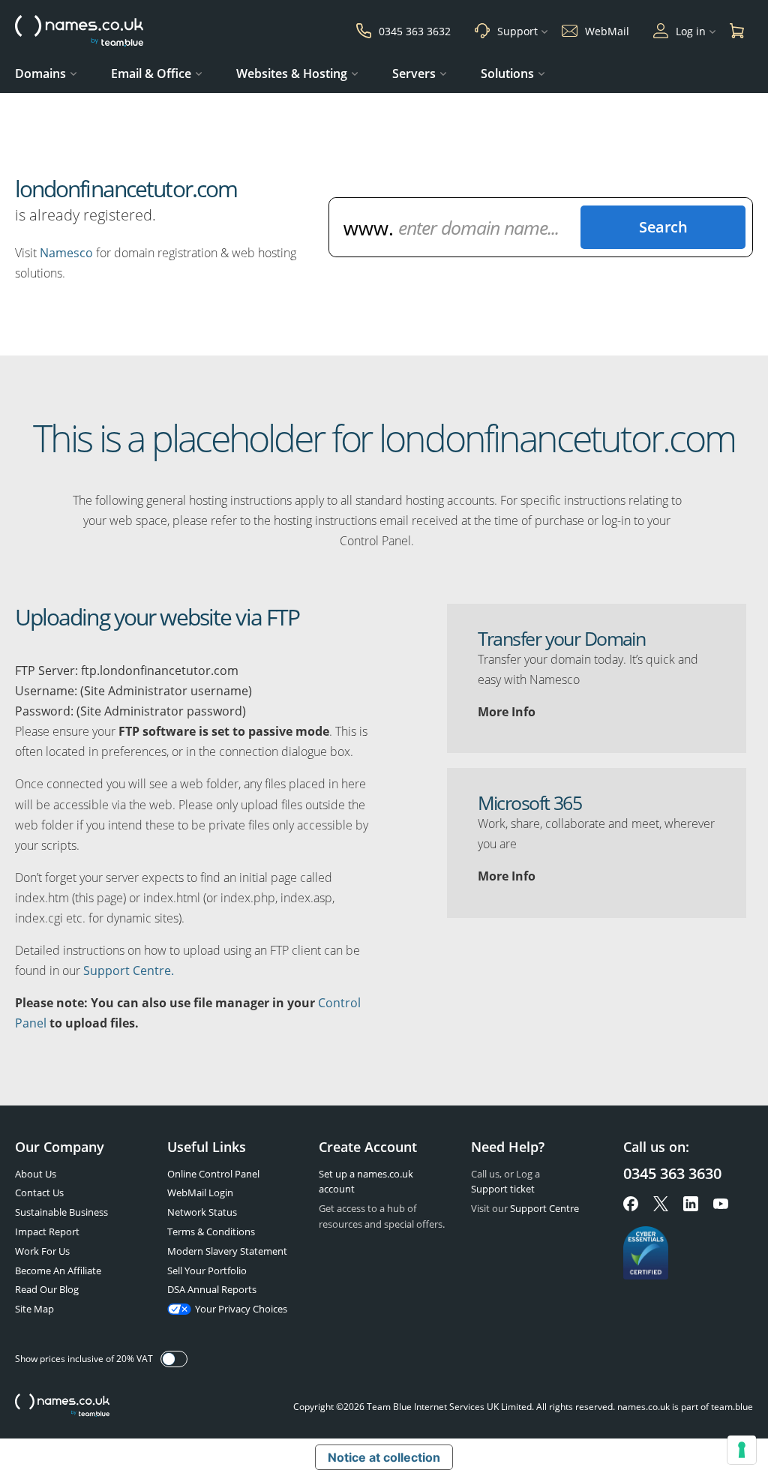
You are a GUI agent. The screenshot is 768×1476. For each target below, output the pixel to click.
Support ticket (503, 1189)
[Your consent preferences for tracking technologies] (742, 1450)
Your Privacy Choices (241, 1309)
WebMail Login (200, 1192)
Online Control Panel (213, 1173)
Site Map (34, 1309)
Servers (414, 73)
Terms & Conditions (211, 1231)
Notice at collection (384, 1457)
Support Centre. (128, 970)
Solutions (507, 73)
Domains (40, 73)
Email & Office (151, 73)
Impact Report (47, 1231)
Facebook (630, 1203)
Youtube (720, 1203)
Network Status (202, 1212)
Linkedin (690, 1203)
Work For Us (42, 1251)
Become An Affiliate (58, 1270)
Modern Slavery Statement (227, 1251)
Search (663, 227)
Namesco (66, 252)
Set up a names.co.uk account (366, 1181)
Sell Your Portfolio (207, 1270)
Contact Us (39, 1192)
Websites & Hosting (291, 73)
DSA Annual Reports (211, 1289)
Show (174, 1359)
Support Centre (544, 1208)
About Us (35, 1173)
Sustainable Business (61, 1212)
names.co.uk (62, 1407)
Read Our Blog (47, 1289)
